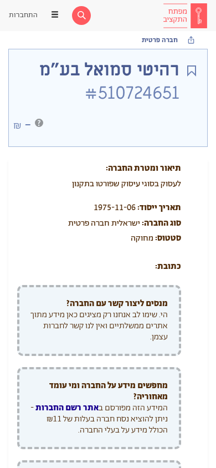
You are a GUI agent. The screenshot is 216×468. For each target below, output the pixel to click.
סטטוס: (168, 238)
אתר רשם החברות (67, 408)
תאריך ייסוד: (159, 207)
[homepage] (185, 15)
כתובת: (168, 266)
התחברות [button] (23, 15)
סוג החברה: (161, 223)
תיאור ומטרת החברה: (143, 168)
